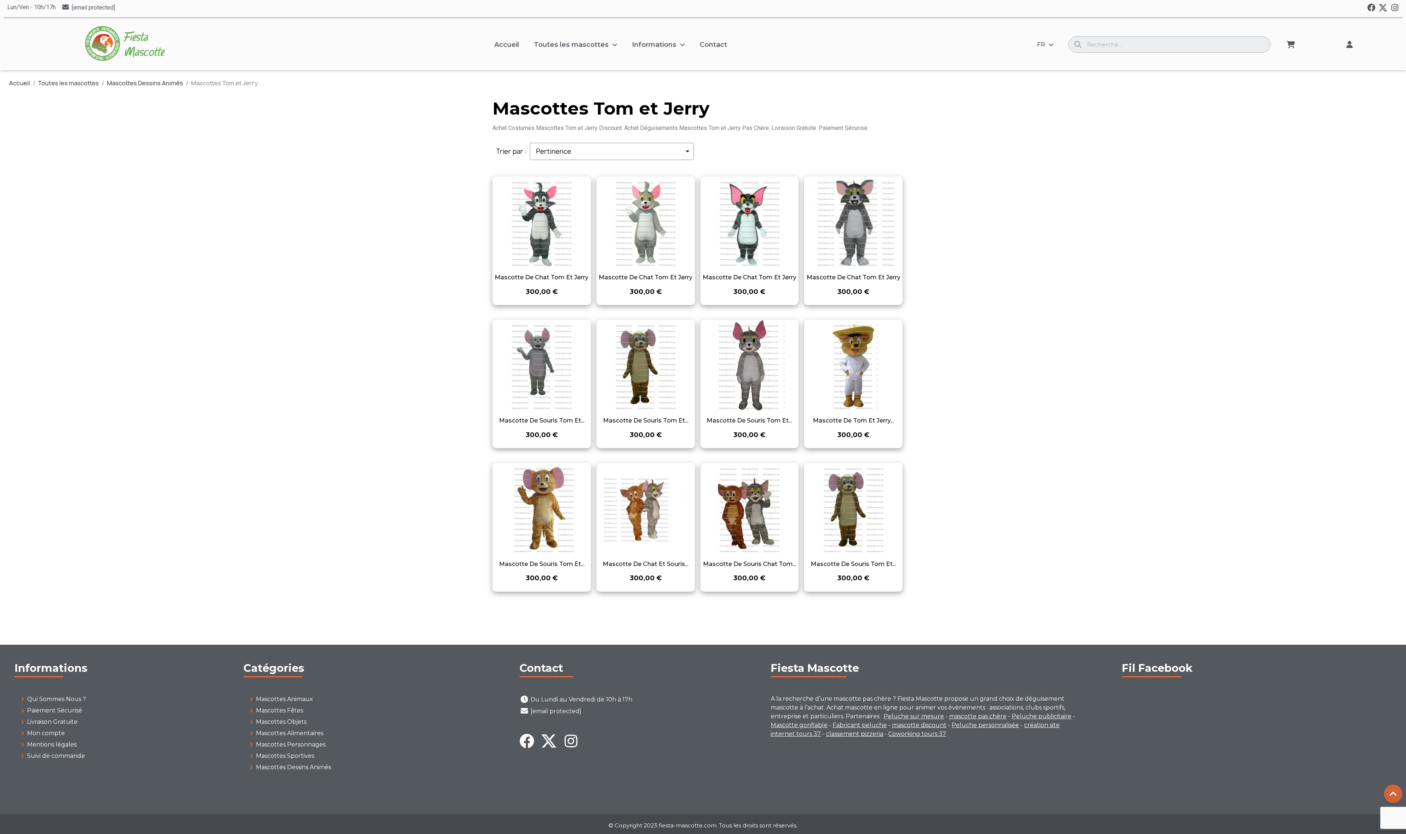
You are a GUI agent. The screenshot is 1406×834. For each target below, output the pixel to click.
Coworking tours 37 (917, 733)
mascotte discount (919, 725)
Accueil (506, 45)
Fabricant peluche (860, 725)
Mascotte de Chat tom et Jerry (853, 277)
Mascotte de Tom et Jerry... (853, 420)
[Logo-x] (1383, 8)
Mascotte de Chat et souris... (645, 564)
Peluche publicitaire (1041, 716)
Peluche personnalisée (985, 725)
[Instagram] (1395, 8)
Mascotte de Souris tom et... (541, 420)
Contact (713, 45)
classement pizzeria (854, 733)
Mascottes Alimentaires (289, 733)
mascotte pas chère (978, 716)
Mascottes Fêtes (279, 710)
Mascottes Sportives (285, 755)
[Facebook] (1371, 8)
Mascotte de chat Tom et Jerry (541, 277)
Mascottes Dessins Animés (293, 767)
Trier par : (511, 151)
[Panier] (1291, 45)
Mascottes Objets (281, 721)
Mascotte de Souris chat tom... (749, 564)
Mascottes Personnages (291, 744)
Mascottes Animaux (284, 699)
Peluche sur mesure (914, 716)
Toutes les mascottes (571, 45)
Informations (654, 45)
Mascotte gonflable (799, 725)
